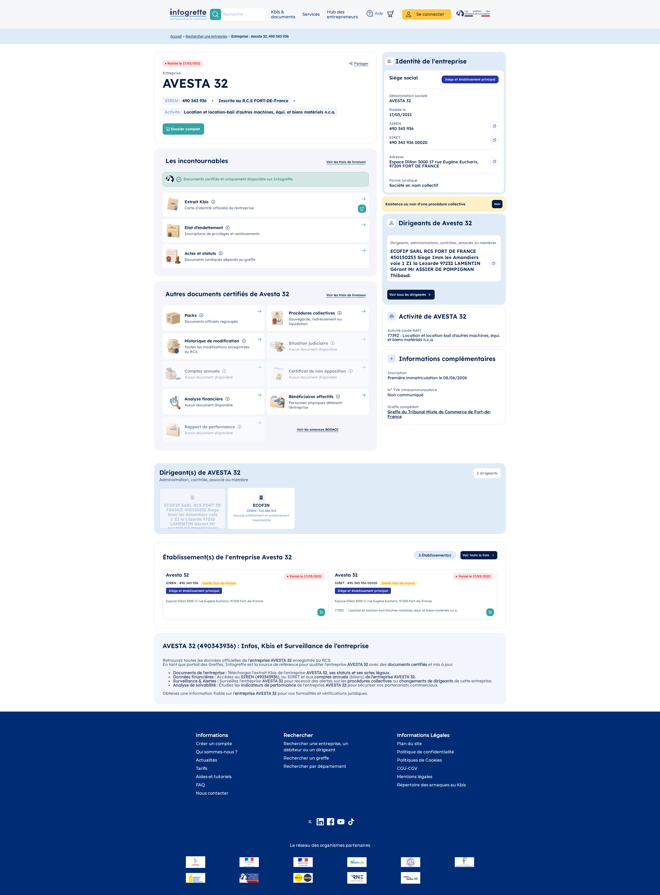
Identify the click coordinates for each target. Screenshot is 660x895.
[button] (283, 14)
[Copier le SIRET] (494, 140)
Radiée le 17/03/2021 (183, 63)
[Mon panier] (390, 14)
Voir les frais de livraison (346, 162)
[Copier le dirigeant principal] (493, 263)
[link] (245, 594)
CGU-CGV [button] (407, 768)
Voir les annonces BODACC (318, 429)
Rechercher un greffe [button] (306, 758)
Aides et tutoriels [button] (214, 776)
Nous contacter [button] (212, 793)
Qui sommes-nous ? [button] (216, 751)
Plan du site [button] (409, 743)
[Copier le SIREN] (494, 126)
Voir (497, 204)
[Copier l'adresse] (494, 161)
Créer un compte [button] (214, 743)
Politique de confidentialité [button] (425, 751)
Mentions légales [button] (414, 776)
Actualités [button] (206, 760)
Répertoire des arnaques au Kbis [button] (431, 785)
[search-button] (215, 14)
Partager (361, 63)
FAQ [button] (200, 785)
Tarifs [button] (201, 768)
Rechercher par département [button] (315, 766)
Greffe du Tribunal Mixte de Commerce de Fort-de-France (439, 414)
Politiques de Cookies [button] (419, 760)
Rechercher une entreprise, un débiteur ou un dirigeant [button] (316, 746)
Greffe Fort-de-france (219, 583)
